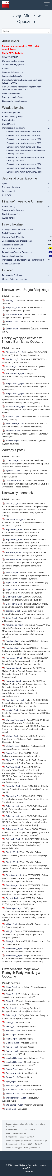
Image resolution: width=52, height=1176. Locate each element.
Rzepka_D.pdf (12, 416)
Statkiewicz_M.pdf (13, 1085)
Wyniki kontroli (8, 217)
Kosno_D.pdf (11, 300)
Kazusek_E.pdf (12, 366)
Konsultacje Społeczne (12, 72)
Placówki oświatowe (11, 187)
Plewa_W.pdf (11, 760)
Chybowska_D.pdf (14, 352)
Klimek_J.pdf (11, 321)
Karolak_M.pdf (12, 640)
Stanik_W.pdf (11, 852)
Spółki (5, 183)
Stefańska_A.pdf (13, 875)
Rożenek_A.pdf (12, 1073)
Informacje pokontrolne (12, 255)
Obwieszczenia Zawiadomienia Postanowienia (23, 259)
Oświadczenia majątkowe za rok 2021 (24, 139)
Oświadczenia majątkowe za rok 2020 (24, 135)
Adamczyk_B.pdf (13, 503)
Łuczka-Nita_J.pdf (13, 1057)
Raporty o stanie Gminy (13, 97)
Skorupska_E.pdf (13, 796)
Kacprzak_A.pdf (12, 307)
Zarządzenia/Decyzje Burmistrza (17, 252)
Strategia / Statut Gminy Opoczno (17, 229)
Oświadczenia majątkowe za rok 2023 (24, 146)
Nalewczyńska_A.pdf (15, 406)
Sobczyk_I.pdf (12, 806)
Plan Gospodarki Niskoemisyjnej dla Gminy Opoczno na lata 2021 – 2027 (21, 88)
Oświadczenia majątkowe (13, 127)
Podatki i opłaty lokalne (12, 233)
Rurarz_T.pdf (11, 1077)
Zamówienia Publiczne (12, 275)
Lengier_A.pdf (11, 709)
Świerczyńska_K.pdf (15, 908)
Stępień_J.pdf (11, 898)
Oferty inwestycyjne (11, 213)
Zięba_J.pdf (10, 1108)
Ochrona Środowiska (11, 248)
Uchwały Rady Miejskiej (13, 236)
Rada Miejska (8, 120)
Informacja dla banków (12, 75)
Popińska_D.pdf (12, 767)
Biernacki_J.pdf (12, 1030)
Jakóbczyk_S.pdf (13, 359)
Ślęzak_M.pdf (11, 328)
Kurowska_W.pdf (13, 667)
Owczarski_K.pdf (13, 480)
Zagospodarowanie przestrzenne (17, 240)
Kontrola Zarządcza (11, 263)
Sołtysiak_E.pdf (12, 839)
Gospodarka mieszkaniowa (14, 100)
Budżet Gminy (8, 206)
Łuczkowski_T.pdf (13, 314)
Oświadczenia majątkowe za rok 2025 (24, 167)
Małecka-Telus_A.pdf (15, 719)
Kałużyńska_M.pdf (14, 624)
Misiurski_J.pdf (12, 745)
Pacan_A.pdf (11, 1068)
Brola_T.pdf (10, 1034)
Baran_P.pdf (11, 1022)
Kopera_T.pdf (11, 1046)
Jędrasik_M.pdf (12, 470)
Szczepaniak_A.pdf (14, 1089)
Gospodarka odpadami (12, 244)
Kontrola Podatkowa (11, 93)
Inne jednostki (8, 190)
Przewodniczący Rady (12, 116)
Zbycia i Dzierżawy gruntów (14, 278)
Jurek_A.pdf (11, 617)
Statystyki (6, 68)
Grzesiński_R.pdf (13, 460)
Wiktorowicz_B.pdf (14, 423)
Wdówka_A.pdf (12, 1093)
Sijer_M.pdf (10, 1081)
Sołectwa (6, 194)
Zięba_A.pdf (11, 941)
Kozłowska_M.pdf (13, 657)
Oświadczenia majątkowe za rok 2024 (24, 164)
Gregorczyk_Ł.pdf (13, 603)
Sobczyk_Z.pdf (12, 1015)
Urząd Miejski (8, 123)
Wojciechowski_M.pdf (15, 1097)
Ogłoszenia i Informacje (13, 60)
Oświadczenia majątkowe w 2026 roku (24, 171)
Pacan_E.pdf (11, 752)
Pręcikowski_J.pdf (13, 1008)
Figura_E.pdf (11, 582)
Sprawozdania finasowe (13, 210)
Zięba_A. (9, 1001)
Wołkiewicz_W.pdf (14, 1104)
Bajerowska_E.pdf (13, 529)
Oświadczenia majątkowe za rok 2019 (24, 131)
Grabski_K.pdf (12, 1042)
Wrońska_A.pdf (12, 430)
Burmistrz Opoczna (11, 112)
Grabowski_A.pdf (13, 596)
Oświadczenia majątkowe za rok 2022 (24, 143)
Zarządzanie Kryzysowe (13, 64)
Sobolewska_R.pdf (14, 829)
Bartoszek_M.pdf (13, 552)
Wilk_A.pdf (10, 931)
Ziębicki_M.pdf (12, 440)
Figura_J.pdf (11, 1038)
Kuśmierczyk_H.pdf (14, 699)
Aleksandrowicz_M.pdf (15, 519)
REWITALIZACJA (10, 56)
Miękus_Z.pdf (11, 735)
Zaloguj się (28, 1170)
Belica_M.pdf (11, 1026)
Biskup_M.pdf (11, 572)
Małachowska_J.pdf (14, 373)
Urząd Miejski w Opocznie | (26, 1165)
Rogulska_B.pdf (12, 785)
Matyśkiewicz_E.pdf (14, 383)
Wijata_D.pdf (11, 924)
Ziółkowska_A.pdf (13, 948)
